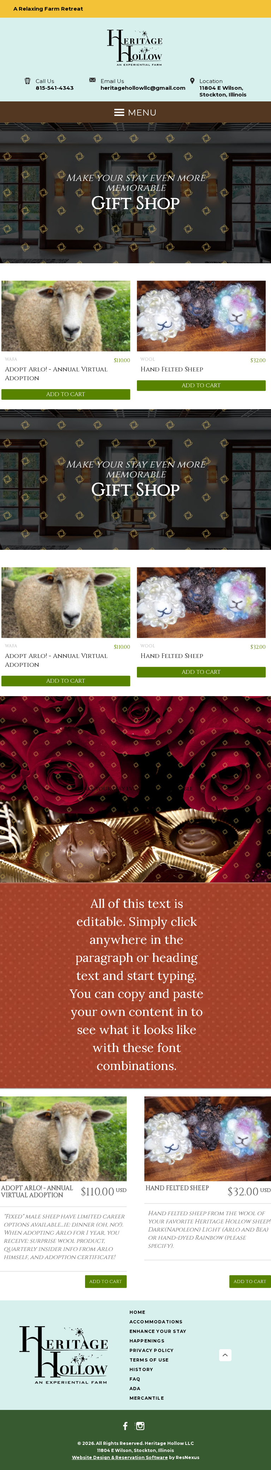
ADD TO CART (65, 394)
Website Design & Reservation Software (120, 1457)
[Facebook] (128, 1426)
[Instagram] (143, 1426)
